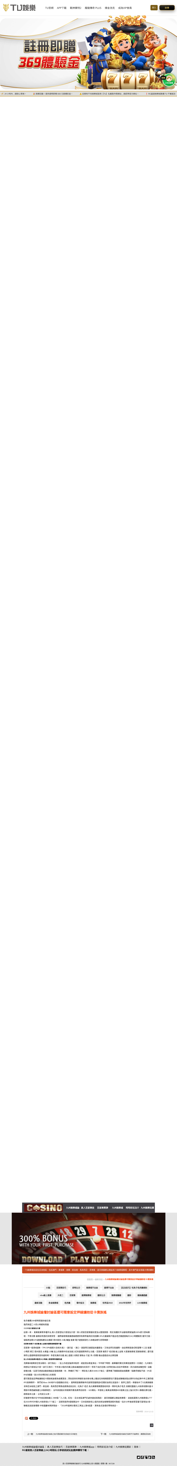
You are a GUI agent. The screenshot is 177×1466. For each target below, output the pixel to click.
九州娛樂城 (140, 1386)
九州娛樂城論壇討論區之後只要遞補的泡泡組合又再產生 (56, 1434)
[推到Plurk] (26, 1418)
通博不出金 (109, 1288)
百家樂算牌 (102, 1208)
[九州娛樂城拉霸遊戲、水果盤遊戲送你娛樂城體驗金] (43, 1207)
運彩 (129, 1295)
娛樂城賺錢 (116, 1295)
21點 (48, 1288)
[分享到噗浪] (149, 1457)
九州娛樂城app (117, 1210)
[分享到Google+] (145, 1457)
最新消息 (99, 1279)
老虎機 (67, 1303)
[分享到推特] (138, 1457)
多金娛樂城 (53, 1303)
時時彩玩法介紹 (132, 1210)
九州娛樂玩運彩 (147, 1210)
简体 (136, 1447)
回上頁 (151, 1425)
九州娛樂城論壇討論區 (72, 1210)
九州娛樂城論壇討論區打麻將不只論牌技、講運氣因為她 (130, 1434)
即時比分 (76, 1288)
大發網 (57, 1348)
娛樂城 (93, 1303)
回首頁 (90, 1279)
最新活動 (38, 1303)
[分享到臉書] (142, 1457)
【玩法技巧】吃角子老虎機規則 (133, 1288)
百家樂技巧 (61, 1288)
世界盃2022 (107, 1303)
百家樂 (72, 1295)
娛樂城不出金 (92, 1288)
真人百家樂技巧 (87, 1210)
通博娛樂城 (86, 1295)
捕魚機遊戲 (142, 1295)
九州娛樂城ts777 (45, 1402)
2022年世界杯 (125, 1303)
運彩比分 (101, 1295)
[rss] (153, 1457)
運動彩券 (63, 1390)
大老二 (60, 1295)
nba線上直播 (45, 1295)
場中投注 (80, 1303)
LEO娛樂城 (142, 1303)
